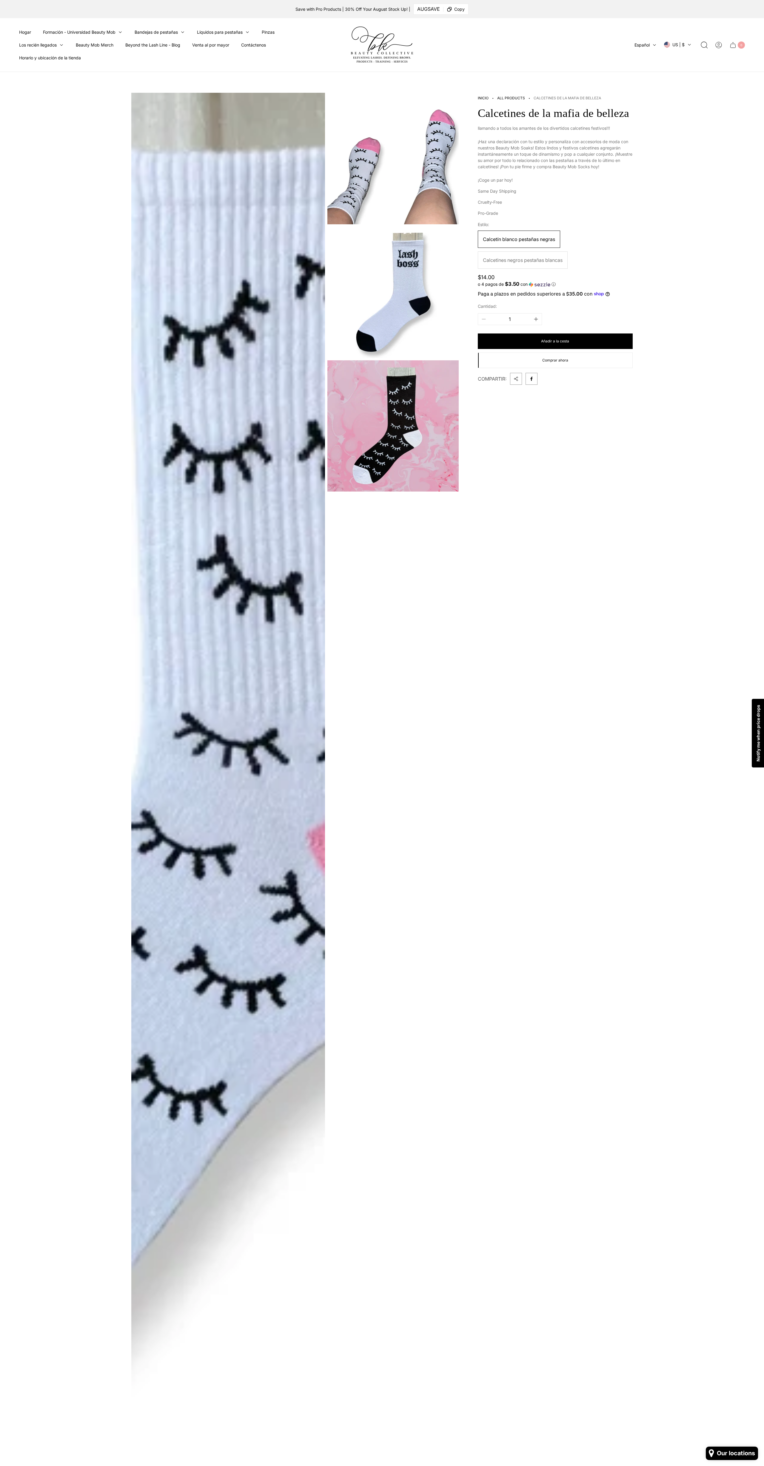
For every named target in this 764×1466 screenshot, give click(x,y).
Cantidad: (487, 306)
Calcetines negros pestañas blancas (523, 260)
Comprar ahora (555, 360)
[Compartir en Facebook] (531, 379)
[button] (555, 284)
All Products (511, 98)
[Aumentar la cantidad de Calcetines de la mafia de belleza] (536, 319)
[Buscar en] (704, 45)
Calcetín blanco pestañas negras (519, 239)
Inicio (483, 98)
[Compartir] (516, 379)
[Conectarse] (718, 45)
